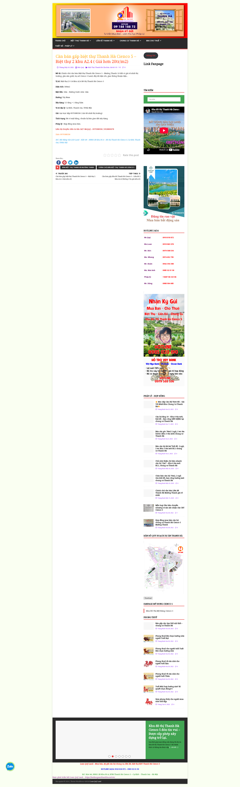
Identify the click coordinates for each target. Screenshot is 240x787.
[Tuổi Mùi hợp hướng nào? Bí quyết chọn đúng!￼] (149, 691)
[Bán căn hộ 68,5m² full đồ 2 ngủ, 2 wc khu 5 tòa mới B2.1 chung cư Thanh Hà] (149, 451)
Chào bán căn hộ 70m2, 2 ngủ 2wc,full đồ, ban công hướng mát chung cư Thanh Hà (170, 478)
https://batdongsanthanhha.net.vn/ (100, 777)
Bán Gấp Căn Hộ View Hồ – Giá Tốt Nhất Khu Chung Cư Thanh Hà (170, 404)
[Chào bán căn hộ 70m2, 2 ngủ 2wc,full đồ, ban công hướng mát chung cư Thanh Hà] (149, 481)
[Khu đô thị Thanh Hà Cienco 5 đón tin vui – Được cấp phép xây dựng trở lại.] (120, 740)
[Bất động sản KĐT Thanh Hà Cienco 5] (120, 36)
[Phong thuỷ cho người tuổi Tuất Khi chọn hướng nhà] (149, 653)
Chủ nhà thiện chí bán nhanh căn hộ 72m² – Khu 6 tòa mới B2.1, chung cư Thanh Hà (169, 463)
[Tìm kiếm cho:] (164, 99)
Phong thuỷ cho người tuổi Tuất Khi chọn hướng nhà (170, 649)
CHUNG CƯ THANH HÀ (129, 40)
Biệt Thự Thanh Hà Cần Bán (98, 67)
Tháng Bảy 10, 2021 (66, 67)
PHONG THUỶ (150, 617)
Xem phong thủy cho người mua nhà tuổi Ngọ (170, 700)
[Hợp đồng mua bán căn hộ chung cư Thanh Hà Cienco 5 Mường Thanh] (149, 525)
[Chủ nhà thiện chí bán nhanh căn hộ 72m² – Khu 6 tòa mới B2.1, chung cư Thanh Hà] (149, 466)
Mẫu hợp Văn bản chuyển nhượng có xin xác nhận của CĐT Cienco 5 (170, 507)
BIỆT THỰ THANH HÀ (80, 40)
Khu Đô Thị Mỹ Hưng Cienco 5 (159, 611)
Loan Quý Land (95, 781)
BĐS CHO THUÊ (152, 40)
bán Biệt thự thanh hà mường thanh (78, 167)
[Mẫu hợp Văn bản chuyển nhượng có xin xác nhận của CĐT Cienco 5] (149, 510)
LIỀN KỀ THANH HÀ (104, 40)
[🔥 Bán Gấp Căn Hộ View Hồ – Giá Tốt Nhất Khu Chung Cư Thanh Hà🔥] (149, 407)
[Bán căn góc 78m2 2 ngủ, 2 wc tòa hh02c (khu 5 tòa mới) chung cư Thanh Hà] (149, 436)
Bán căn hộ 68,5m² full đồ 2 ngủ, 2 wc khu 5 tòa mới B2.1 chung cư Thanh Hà (170, 448)
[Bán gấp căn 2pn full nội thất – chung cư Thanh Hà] (149, 628)
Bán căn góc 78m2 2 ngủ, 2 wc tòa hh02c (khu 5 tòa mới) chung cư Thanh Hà (170, 433)
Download (148, 598)
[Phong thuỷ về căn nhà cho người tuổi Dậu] (149, 666)
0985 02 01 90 (133, 769)
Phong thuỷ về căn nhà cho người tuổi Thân (167, 675)
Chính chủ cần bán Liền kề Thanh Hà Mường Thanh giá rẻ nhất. (169, 492)
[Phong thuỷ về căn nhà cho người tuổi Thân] (149, 679)
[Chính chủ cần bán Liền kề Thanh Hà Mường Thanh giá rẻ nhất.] (149, 495)
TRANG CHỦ (60, 40)
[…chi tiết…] (173, 747)
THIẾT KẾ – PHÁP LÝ (63, 46)
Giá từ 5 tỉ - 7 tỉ (115, 67)
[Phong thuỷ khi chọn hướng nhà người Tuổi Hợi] (149, 641)
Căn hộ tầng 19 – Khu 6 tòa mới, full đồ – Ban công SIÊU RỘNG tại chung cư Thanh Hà (170, 418)
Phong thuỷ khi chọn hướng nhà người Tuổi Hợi (170, 637)
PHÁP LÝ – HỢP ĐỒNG (154, 396)
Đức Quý (80, 67)
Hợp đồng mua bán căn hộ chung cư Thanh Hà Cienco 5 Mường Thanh (168, 522)
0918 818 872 (120, 769)
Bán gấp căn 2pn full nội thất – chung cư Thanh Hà (169, 624)
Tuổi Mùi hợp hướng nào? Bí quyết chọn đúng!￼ (168, 687)
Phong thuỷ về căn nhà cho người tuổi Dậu (167, 662)
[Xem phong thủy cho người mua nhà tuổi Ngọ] (149, 704)
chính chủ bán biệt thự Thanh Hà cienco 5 (116, 167)
